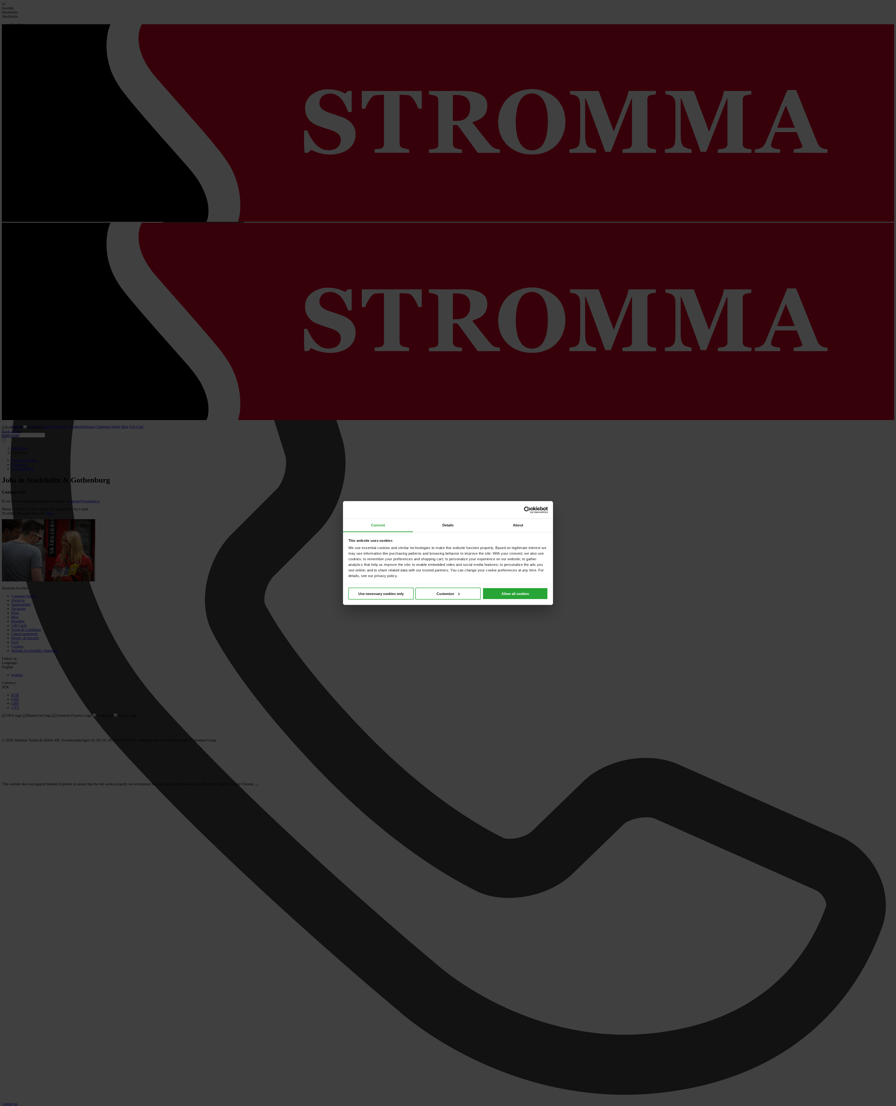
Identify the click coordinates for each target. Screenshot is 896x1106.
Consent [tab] (378, 525)
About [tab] (518, 525)
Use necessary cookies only (381, 593)
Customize (445, 593)
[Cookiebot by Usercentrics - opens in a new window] (527, 509)
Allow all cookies (515, 593)
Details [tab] (448, 525)
